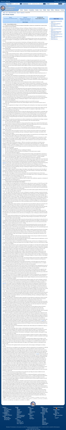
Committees (31, 10)
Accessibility (36, 428)
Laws (41, 10)
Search (48, 3)
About (48, 10)
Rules (43, 420)
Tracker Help (57, 413)
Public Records (44, 424)
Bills (17, 408)
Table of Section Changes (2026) (56, 26)
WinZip (56, 417)
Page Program (31, 418)
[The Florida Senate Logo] (7, 8)
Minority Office (44, 410)
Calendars (18, 409)
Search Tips (44, 418)
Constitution (19, 420)
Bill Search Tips (6, 417)
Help (43, 416)
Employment (31, 415)
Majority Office (44, 409)
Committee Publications (8, 415)
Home (21, 10)
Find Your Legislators (7, 409)
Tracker (62, 10)
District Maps (6, 410)
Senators (26, 10)
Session (36, 10)
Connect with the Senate (58, 407)
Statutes (18, 419)
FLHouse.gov (3, 1)
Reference (57, 10)
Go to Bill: (9, 3)
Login (64, 1)
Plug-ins (55, 414)
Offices (52, 10)
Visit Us (30, 416)
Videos (30, 409)
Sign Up (61, 1)
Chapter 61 (23, 12)
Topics (30, 410)
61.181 (43, 320)
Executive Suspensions (20, 416)
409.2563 (4, 162)
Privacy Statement (30, 428)
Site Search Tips (6, 419)
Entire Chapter (25, 22)
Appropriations (19, 411)
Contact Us (31, 417)
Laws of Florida (19, 422)
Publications (31, 408)
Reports (18, 414)
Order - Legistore (20, 423)
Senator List (6, 408)
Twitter (55, 408)
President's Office (45, 408)
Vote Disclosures (7, 411)
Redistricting (19, 417)
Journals (18, 410)
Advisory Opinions (45, 423)
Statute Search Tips (7, 418)
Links (43, 417)
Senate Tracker (56, 409)
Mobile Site (8, 1)
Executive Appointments (21, 415)
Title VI (18, 12)
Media (44, 10)
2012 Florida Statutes (12, 12)
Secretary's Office (45, 411)
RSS (56, 408)
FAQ (43, 415)
